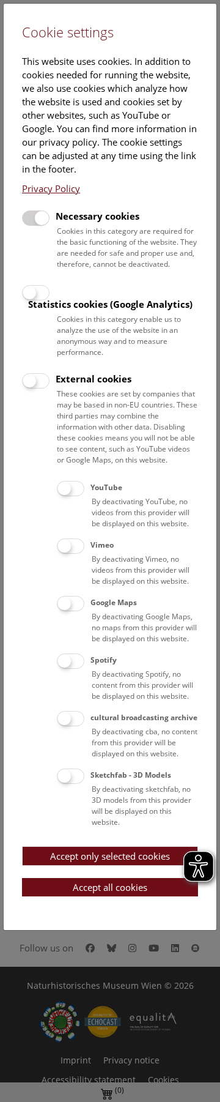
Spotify (103, 660)
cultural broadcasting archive (143, 717)
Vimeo (102, 545)
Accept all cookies (110, 887)
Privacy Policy (51, 188)
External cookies (93, 379)
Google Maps (113, 602)
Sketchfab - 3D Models (130, 775)
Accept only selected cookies (110, 856)
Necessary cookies (97, 216)
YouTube (106, 487)
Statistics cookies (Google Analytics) (110, 304)
